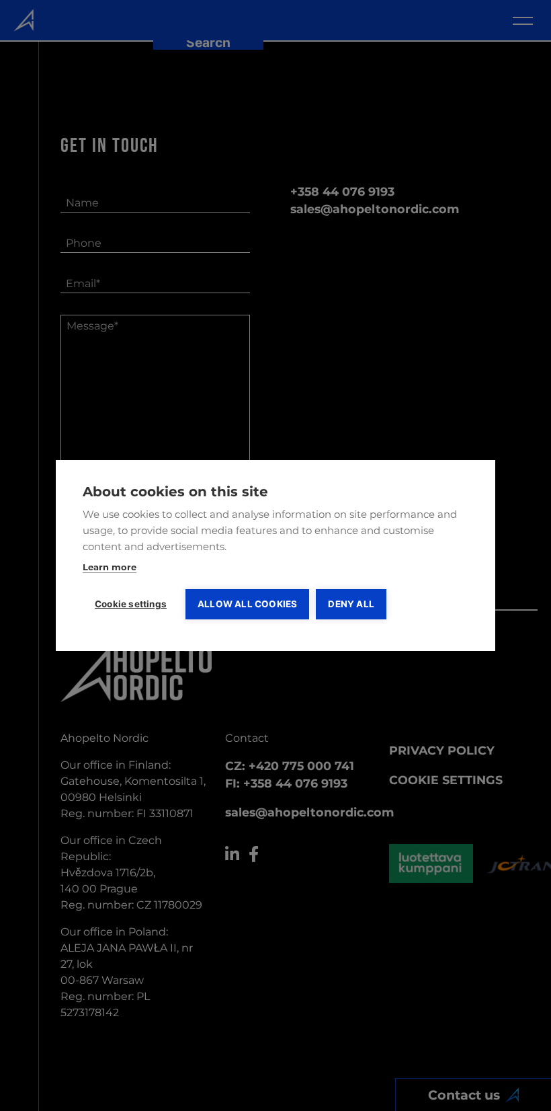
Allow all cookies (247, 604)
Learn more (109, 567)
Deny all (351, 604)
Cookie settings (131, 604)
